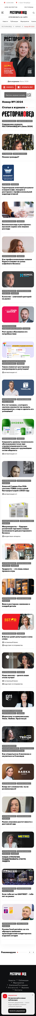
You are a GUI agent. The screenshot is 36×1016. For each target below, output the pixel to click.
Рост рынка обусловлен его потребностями (14, 333)
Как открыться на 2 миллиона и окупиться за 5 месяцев (16, 755)
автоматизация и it (10, 372)
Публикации (14, 21)
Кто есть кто (13, 987)
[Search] (34, 13)
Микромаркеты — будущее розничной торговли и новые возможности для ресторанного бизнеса (17, 530)
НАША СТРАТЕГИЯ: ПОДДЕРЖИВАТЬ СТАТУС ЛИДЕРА (14, 859)
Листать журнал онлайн (15, 95)
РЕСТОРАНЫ (28, 7)
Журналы (25, 987)
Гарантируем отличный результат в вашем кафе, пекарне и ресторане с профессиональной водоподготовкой (18, 191)
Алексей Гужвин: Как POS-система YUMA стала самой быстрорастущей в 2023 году (15, 488)
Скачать (10, 87)
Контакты (18, 990)
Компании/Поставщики (18, 985)
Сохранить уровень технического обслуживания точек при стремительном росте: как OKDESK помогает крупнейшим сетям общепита (17, 446)
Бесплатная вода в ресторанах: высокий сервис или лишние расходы (16, 227)
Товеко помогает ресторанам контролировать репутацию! (15, 368)
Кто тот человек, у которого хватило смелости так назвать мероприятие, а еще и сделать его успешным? (18, 408)
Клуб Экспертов (11, 7)
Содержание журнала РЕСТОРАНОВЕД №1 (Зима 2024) (17, 125)
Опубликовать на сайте (18, 17)
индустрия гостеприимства (13, 645)
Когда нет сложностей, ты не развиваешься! (15, 788)
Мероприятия (24, 21)
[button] (29, 952)
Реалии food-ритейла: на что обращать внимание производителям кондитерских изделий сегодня (16, 932)
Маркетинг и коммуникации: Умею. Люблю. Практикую (15, 718)
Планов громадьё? (10, 157)
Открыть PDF (27, 87)
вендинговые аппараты (12, 536)
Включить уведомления (17, 1011)
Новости (5, 21)
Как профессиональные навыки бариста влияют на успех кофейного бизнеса (17, 262)
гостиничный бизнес (11, 642)
